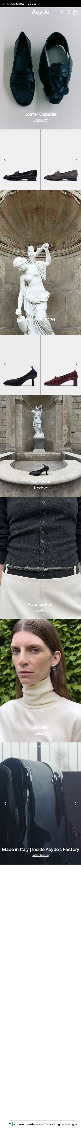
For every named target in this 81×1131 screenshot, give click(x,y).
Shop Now (41, 120)
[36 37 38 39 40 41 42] (60, 185)
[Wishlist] (68, 12)
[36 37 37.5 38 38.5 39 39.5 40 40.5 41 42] (20, 185)
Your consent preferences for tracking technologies (43, 1124)
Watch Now (40, 855)
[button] (76, 159)
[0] (75, 12)
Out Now (40, 325)
